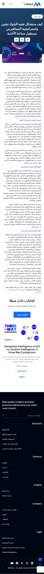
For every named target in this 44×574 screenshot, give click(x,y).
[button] (27, 40)
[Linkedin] (32, 563)
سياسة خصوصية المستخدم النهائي (13, 547)
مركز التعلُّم (6, 491)
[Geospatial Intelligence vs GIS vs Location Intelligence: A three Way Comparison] (22, 332)
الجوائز (4, 514)
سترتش (4, 467)
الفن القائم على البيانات (9, 444)
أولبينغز (4, 462)
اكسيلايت (5, 472)
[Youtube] (12, 563)
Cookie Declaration (9, 552)
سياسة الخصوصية (8, 543)
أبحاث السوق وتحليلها (9, 434)
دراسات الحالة (7, 495)
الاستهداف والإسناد (8, 439)
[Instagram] (27, 563)
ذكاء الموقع (6, 429)
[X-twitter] (22, 563)
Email (40, 413)
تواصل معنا (5, 524)
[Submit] (6, 416)
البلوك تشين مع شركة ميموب (11, 448)
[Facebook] (17, 563)
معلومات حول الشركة (9, 510)
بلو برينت (5, 477)
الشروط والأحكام (8, 538)
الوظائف (5, 519)
